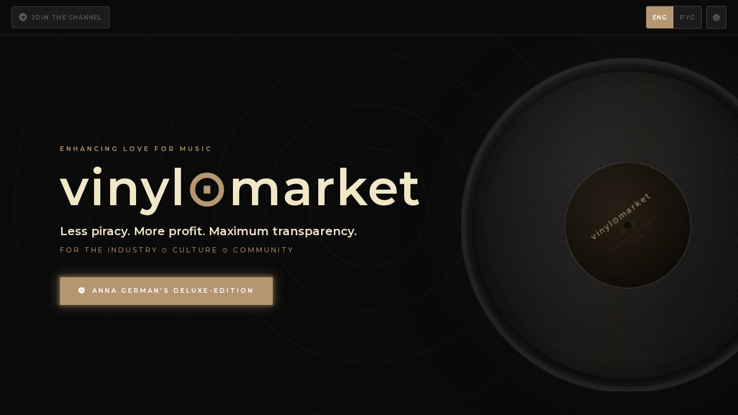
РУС (687, 17)
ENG (660, 17)
